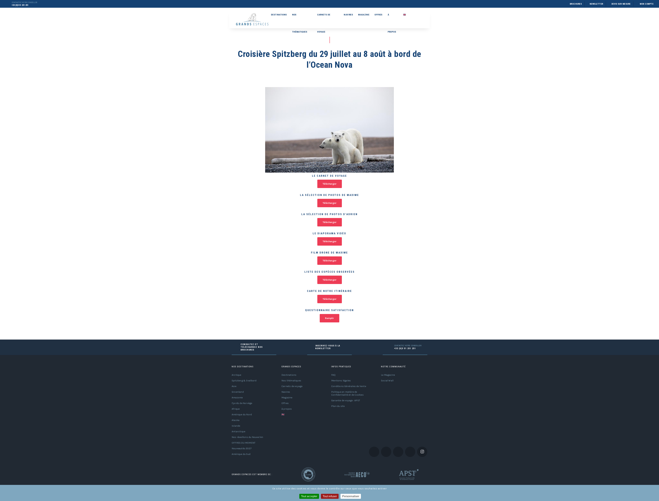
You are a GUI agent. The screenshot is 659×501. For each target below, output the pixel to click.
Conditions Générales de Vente (348, 386)
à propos (392, 18)
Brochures (576, 4)
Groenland (238, 391)
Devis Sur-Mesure (621, 4)
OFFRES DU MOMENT (243, 442)
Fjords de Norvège (242, 403)
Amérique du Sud (241, 454)
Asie (234, 386)
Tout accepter (309, 496)
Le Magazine (388, 374)
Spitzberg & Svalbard (244, 380)
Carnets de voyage (323, 18)
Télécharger (330, 183)
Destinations (279, 14)
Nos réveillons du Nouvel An (247, 437)
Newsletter (596, 4)
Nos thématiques (299, 18)
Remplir (329, 318)
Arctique (236, 374)
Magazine (363, 14)
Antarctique (238, 431)
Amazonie (237, 397)
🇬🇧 (404, 14)
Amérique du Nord (242, 414)
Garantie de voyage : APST (345, 400)
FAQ (333, 374)
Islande (236, 425)
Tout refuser (330, 496)
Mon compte (647, 4)
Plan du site (338, 406)
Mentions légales (341, 380)
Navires (348, 14)
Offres (378, 14)
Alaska (235, 420)
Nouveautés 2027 (242, 448)
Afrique (236, 408)
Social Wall (387, 380)
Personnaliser (350, 496)
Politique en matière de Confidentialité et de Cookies (347, 393)
